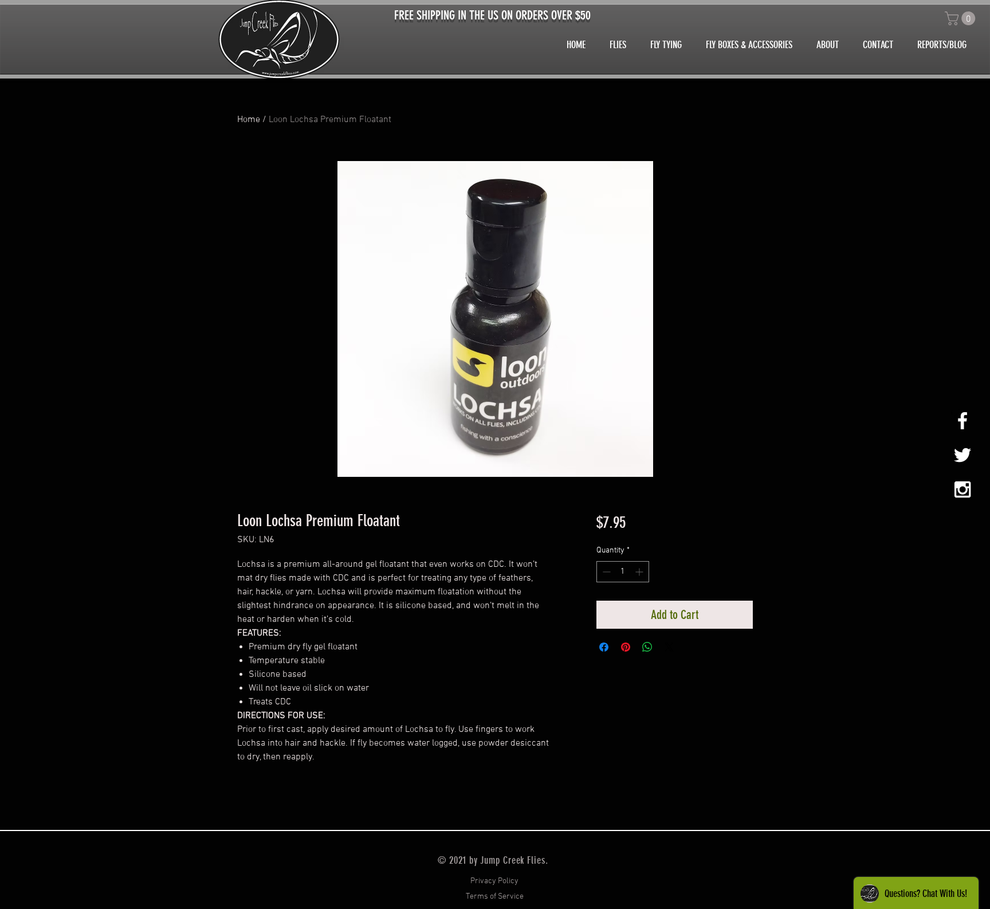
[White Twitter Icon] (962, 455)
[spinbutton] (622, 572)
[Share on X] (669, 647)
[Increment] (640, 572)
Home (248, 120)
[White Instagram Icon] (962, 489)
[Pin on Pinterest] (625, 647)
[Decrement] (605, 572)
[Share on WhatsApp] (647, 647)
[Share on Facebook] (604, 647)
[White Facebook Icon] (962, 420)
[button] (962, 18)
